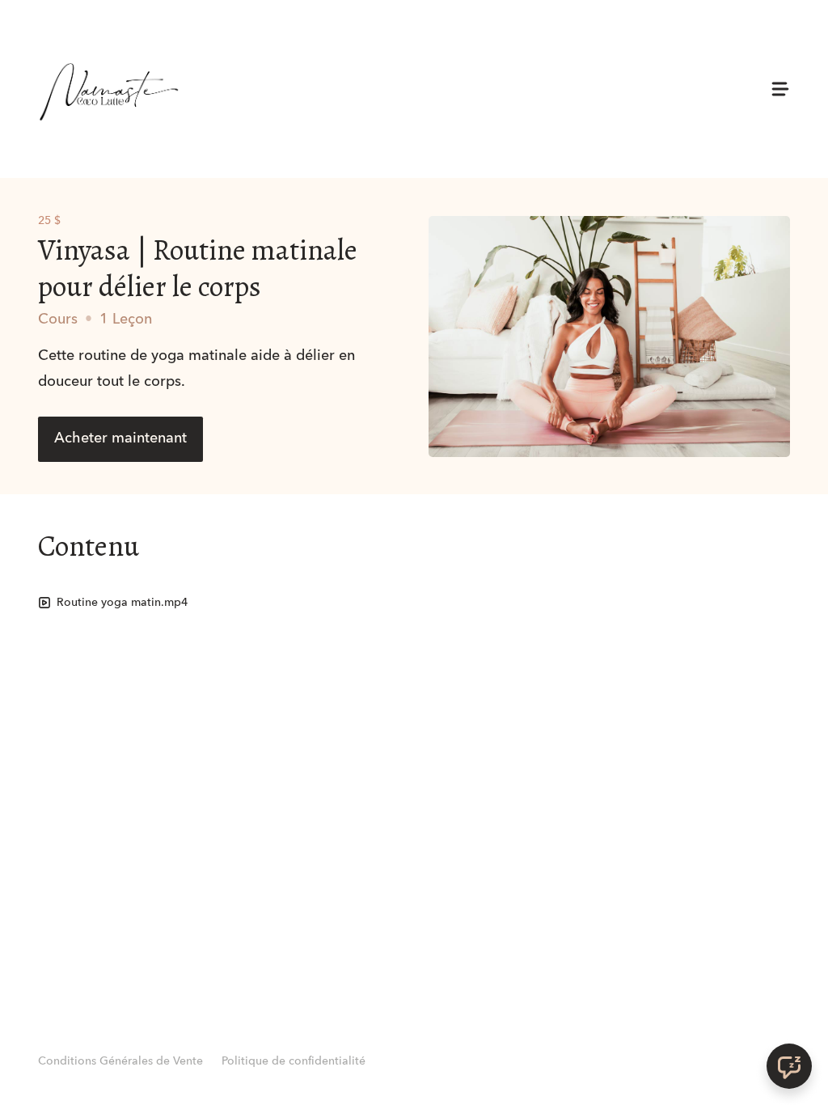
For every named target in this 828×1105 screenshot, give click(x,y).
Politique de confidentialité (293, 1061)
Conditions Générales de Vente (120, 1061)
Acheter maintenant (120, 438)
